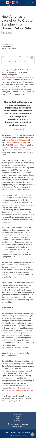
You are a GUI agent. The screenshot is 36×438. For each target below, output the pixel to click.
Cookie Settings (26, 432)
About (18, 418)
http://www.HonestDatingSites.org (16, 77)
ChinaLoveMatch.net (20, 145)
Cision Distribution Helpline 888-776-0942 (18, 425)
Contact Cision (18, 414)
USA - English (6, 32)
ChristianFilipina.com (20, 140)
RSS (19, 432)
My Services (17, 420)
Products (17, 416)
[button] (28, 3)
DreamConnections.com (16, 143)
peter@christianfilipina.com (20, 401)
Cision (20, 435)
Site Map (13, 432)
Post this (19, 129)
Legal (7, 432)
